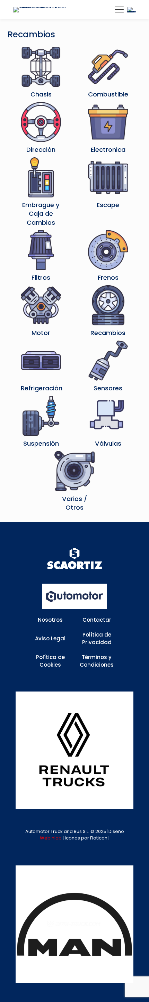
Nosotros (50, 619)
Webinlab (51, 838)
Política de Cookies (50, 661)
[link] (74, 750)
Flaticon (98, 838)
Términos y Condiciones (97, 661)
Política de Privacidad (97, 638)
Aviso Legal (50, 638)
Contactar (96, 619)
